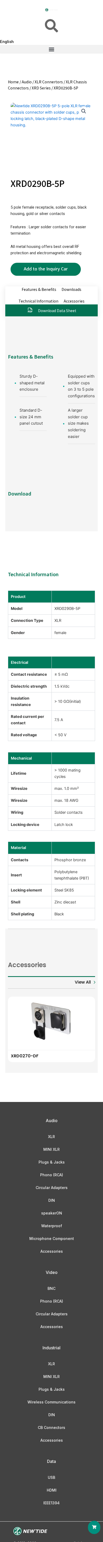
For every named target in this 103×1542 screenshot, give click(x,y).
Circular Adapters (52, 1187)
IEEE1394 (51, 1503)
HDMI (52, 1490)
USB (51, 1477)
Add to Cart (46, 269)
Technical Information (38, 301)
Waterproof (51, 1226)
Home (13, 81)
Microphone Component (51, 1238)
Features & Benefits (39, 289)
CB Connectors (51, 1427)
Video (52, 1272)
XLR (51, 1136)
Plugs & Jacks (52, 1162)
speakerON (51, 1213)
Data (51, 1461)
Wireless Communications (51, 1402)
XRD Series (41, 88)
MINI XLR (51, 1149)
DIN (51, 1200)
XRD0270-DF (25, 1056)
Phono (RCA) (51, 1175)
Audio (27, 81)
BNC (51, 1288)
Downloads (71, 289)
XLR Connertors (49, 81)
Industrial (51, 1347)
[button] (51, 49)
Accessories (74, 301)
